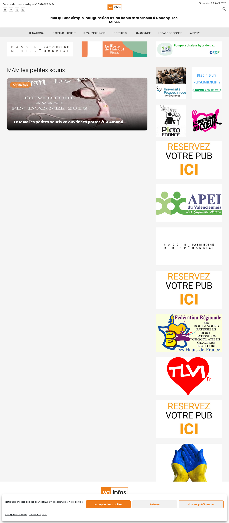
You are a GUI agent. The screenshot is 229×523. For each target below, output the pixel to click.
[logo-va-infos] (114, 7)
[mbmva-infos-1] (189, 246)
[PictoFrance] (171, 121)
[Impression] (189, 203)
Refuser (155, 504)
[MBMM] (40, 49)
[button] (224, 9)
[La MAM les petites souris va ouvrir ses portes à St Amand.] (77, 104)
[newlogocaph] (114, 49)
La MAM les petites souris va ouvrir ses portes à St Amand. (69, 122)
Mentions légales (38, 514)
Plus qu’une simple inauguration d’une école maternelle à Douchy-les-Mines (115, 20)
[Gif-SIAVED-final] (207, 83)
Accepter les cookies (108, 504)
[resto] (207, 121)
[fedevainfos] (189, 333)
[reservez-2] (189, 290)
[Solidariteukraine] (189, 463)
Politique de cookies (16, 514)
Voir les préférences (201, 504)
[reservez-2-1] (189, 160)
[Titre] (5, 10)
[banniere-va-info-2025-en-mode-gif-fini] (189, 49)
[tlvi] (189, 376)
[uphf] (171, 83)
